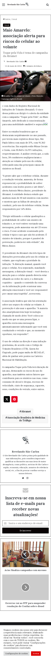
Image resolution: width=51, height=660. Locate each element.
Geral (14, 19)
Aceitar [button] (36, 653)
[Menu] (3, 5)
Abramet (26, 411)
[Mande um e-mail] (25, 61)
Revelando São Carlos (15, 61)
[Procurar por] (47, 5)
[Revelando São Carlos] (18, 4)
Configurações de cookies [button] (16, 653)
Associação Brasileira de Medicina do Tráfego (26, 419)
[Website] (23, 478)
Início (7, 19)
